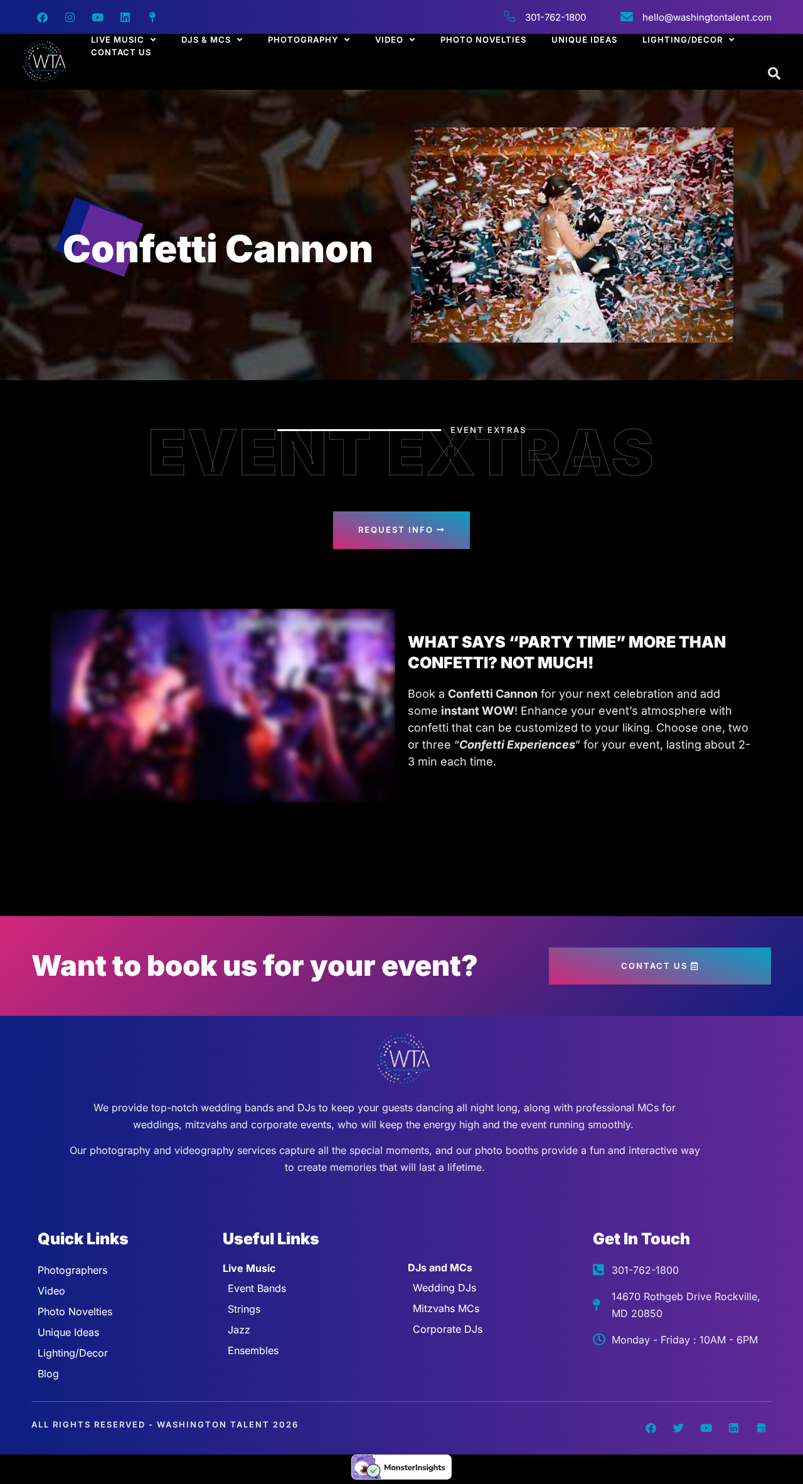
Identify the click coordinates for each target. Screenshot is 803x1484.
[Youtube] (97, 17)
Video (389, 40)
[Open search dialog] (774, 74)
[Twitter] (678, 1428)
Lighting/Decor (682, 40)
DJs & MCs (206, 40)
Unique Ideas (584, 40)
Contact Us (121, 52)
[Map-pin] (152, 17)
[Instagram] (69, 17)
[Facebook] (42, 17)
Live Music (117, 40)
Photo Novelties (483, 40)
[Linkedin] (125, 17)
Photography (303, 40)
